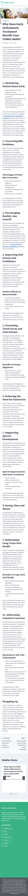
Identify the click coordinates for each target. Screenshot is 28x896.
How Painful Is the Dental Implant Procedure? (7, 743)
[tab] (10, 793)
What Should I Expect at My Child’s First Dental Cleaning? (21, 744)
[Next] (23, 778)
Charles (6, 43)
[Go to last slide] (4, 778)
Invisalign (5, 21)
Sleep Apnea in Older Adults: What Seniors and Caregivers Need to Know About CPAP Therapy (13, 771)
